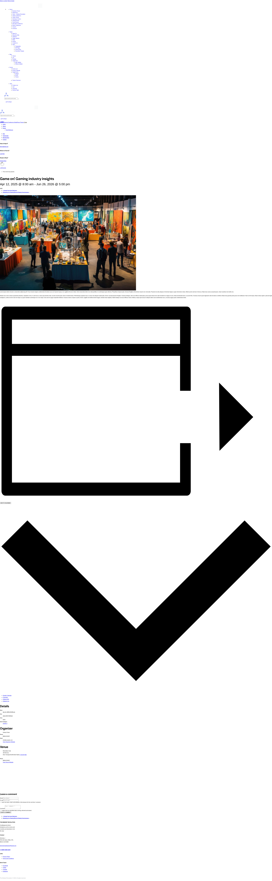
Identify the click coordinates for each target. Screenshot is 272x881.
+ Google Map (23, 754)
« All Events (3, 167)
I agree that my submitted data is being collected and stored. (17, 810)
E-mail (1, 800)
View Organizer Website (9, 742)
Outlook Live (6, 701)
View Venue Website (8, 762)
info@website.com (4, 146)
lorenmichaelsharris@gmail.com (8, 845)
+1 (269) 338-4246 (5, 850)
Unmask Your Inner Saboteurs (10, 190)
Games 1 (5, 723)
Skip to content (3, 0)
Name (1, 798)
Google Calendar (7, 695)
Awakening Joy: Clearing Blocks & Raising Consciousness (16, 192)
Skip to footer (11, 0)
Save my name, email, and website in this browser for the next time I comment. (21, 802)
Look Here (2, 153)
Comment (2, 808)
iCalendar (5, 697)
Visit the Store (3, 161)
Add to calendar (6, 503)
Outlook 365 (6, 699)
